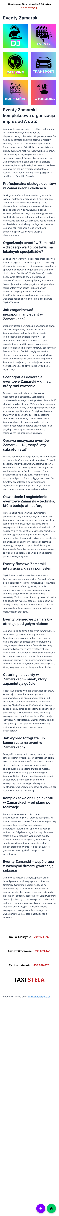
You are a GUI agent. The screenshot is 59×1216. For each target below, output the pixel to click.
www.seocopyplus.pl (39, 996)
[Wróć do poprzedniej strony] (40, 1208)
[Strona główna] (51, 1208)
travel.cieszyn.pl (29, 7)
